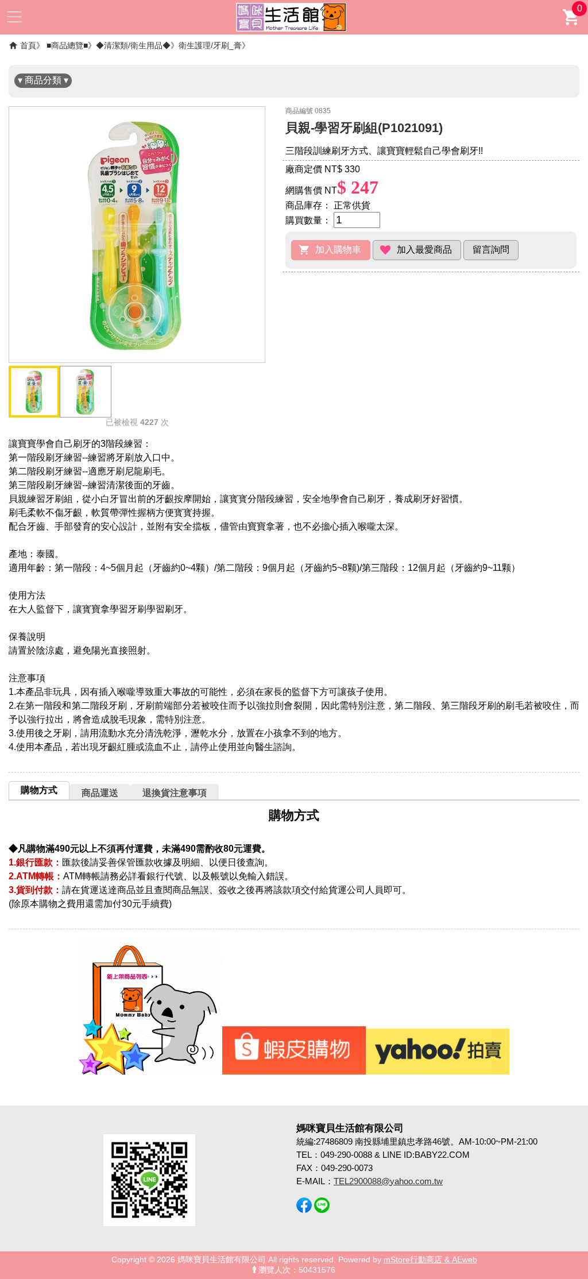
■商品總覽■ (67, 45)
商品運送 (100, 793)
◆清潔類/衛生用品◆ (133, 45)
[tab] (39, 790)
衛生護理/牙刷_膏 (210, 45)
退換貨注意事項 (174, 793)
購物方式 (39, 790)
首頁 (28, 45)
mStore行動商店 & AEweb (430, 1259)
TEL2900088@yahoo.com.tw (388, 1181)
